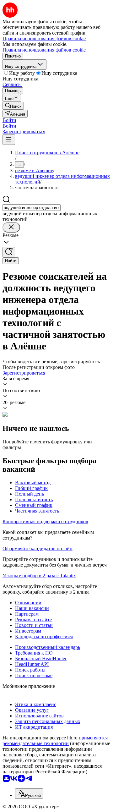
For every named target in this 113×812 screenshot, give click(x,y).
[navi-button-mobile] (9, 139)
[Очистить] (11, 227)
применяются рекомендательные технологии (55, 740)
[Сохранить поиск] (9, 252)
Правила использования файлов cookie (44, 49)
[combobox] (32, 207)
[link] (13, 106)
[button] (9, 120)
